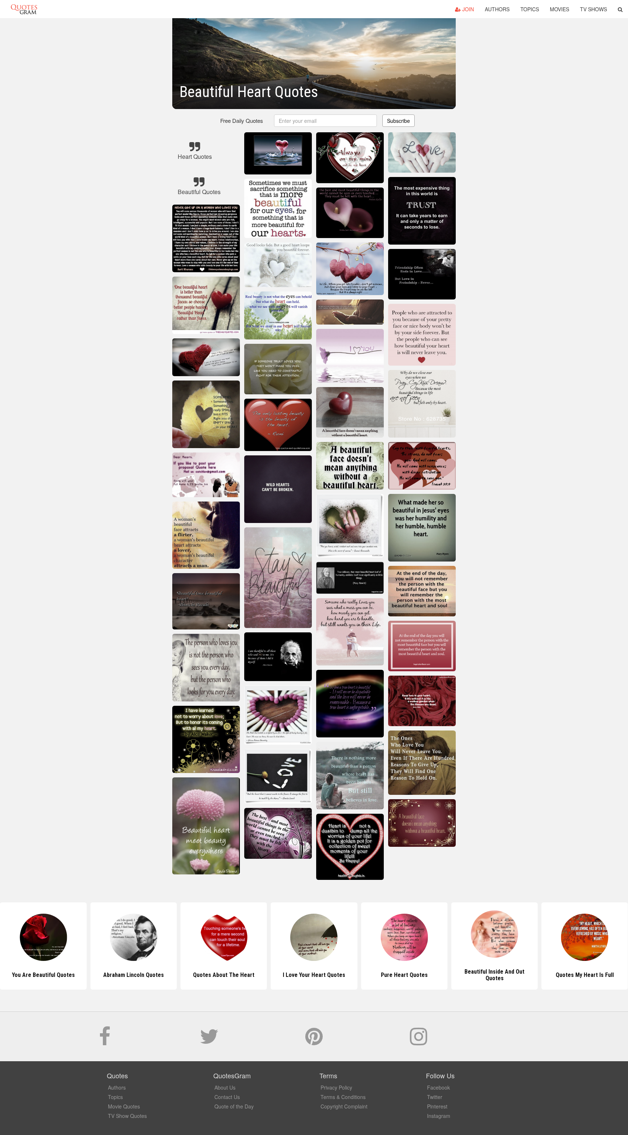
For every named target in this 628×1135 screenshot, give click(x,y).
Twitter (434, 1096)
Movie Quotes (124, 1106)
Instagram (438, 1115)
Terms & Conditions (343, 1096)
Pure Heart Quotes (313, 974)
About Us (225, 1087)
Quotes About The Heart (133, 974)
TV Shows (593, 9)
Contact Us (227, 1096)
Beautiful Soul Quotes (584, 974)
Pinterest (437, 1106)
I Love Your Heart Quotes (224, 974)
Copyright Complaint (344, 1106)
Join (467, 9)
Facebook (438, 1087)
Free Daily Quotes (241, 120)
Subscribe (398, 120)
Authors (497, 9)
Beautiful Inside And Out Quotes (404, 975)
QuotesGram (24, 9)
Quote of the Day (234, 1106)
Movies (559, 9)
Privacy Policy (336, 1087)
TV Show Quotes (127, 1115)
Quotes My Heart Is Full (495, 974)
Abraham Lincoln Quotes (43, 974)
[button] (620, 9)
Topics (529, 9)
